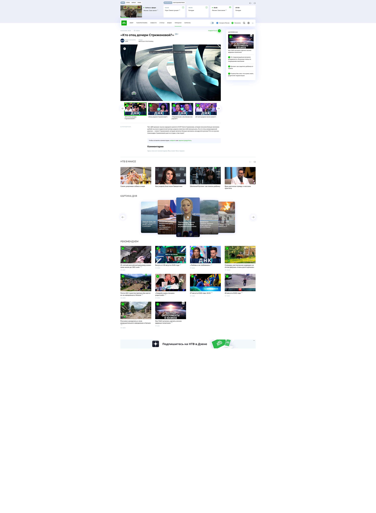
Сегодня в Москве (224, 23)
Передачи (178, 23)
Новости (153, 23)
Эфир (131, 23)
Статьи (162, 23)
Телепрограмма (141, 23)
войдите (172, 140)
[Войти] (248, 23)
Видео (169, 23)
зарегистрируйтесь (185, 140)
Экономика (237, 23)
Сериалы (187, 23)
